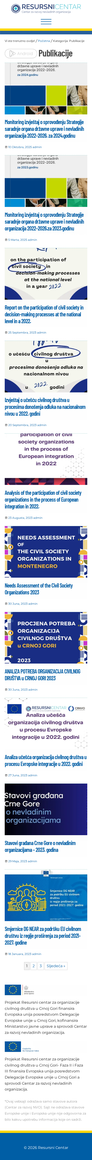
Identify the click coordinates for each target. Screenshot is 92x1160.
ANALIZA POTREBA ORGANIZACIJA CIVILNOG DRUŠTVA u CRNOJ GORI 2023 (42, 674)
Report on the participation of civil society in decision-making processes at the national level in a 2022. (44, 314)
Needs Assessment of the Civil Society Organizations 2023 (39, 589)
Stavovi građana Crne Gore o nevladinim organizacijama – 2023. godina (40, 846)
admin (37, 147)
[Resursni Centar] (46, 8)
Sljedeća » (56, 966)
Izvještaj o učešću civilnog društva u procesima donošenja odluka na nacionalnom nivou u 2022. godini (45, 406)
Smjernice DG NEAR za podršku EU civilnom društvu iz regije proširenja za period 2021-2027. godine (43, 935)
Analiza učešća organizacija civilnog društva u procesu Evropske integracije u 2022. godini (46, 760)
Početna (44, 41)
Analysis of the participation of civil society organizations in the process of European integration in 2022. (43, 499)
